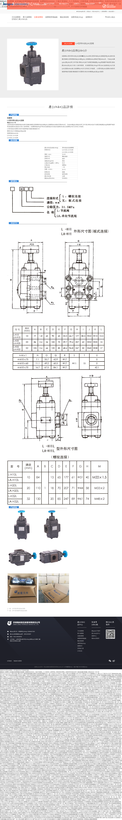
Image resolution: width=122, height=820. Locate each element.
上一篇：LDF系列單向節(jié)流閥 (16, 608)
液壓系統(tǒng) (77, 17)
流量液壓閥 (104, 11)
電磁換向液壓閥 (18, 661)
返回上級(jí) (111, 17)
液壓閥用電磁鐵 (51, 17)
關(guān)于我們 (96, 631)
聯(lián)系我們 (95, 638)
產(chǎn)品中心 (96, 11)
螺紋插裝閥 (64, 17)
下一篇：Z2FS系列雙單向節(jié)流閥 (17, 610)
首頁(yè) (89, 11)
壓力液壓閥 (27, 17)
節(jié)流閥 (111, 11)
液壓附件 (89, 17)
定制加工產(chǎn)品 (19, 19)
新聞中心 (94, 636)
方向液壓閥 (16, 17)
